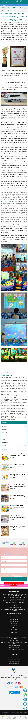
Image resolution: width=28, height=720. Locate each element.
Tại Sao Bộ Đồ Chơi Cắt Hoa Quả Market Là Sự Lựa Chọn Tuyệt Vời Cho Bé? (17, 455)
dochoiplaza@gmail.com (15, 613)
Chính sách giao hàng (14, 647)
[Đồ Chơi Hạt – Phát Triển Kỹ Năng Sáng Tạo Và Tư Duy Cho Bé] (5, 498)
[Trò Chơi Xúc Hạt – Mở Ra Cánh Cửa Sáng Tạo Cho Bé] (5, 508)
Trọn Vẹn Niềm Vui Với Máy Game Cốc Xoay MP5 (13, 383)
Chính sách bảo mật (14, 635)
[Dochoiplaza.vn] (5, 543)
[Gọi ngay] (25, 699)
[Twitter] (12, 683)
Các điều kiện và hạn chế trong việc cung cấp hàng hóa (14, 643)
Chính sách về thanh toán (14, 645)
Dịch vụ (20, 3)
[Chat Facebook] (25, 704)
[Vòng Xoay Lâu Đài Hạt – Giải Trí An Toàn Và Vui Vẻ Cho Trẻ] (5, 477)
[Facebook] (8, 683)
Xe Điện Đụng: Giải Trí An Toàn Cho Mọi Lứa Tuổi (13, 391)
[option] (5, 543)
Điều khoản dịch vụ (14, 663)
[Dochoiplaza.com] (2, 2)
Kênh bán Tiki (14, 625)
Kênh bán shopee (14, 619)
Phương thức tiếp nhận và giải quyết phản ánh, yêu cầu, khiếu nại (14, 637)
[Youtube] (19, 683)
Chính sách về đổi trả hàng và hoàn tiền (14, 649)
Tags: (2, 372)
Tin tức (16, 3)
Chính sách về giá (14, 640)
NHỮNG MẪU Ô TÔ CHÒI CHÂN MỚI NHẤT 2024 (13, 385)
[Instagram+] (16, 683)
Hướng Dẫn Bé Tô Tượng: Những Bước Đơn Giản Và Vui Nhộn (18, 517)
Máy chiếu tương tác (9, 372)
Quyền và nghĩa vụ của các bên (14, 651)
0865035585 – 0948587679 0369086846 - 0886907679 (15, 610)
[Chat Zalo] (25, 708)
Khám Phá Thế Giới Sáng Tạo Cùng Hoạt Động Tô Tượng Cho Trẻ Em (17, 528)
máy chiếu (8, 201)
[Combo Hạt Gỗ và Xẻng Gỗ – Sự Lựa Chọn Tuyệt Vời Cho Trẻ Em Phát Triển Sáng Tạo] (5, 487)
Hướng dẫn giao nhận (14, 661)
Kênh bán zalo (14, 627)
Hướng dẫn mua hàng (14, 657)
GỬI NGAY (14, 578)
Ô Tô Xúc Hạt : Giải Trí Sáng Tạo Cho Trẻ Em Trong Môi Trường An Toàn (17, 466)
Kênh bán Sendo (14, 623)
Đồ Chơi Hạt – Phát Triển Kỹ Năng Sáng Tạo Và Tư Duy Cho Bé (18, 497)
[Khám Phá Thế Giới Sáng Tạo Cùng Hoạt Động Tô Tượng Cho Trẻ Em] (5, 531)
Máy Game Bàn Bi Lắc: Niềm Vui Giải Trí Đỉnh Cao (13, 386)
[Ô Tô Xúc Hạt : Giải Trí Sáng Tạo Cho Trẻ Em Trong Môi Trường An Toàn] (5, 467)
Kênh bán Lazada (14, 621)
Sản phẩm (12, 3)
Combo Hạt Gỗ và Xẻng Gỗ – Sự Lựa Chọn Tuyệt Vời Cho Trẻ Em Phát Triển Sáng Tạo (17, 486)
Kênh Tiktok (14, 629)
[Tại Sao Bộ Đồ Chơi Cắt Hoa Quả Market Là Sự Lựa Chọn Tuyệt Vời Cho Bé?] (5, 457)
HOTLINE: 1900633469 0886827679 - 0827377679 (14, 583)
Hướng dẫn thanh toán (14, 659)
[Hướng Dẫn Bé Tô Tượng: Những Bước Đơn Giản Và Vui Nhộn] (5, 519)
